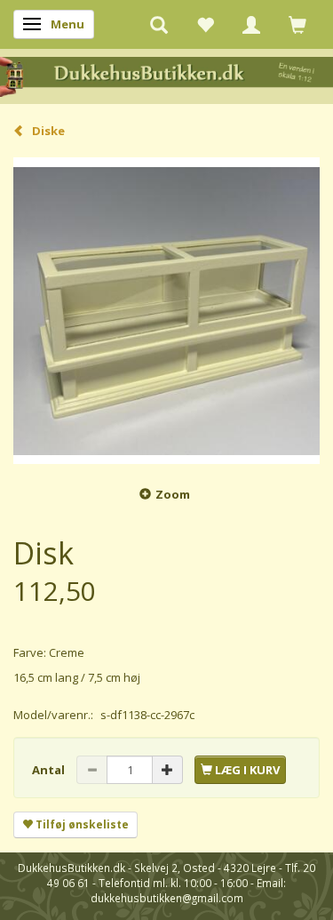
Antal (49, 770)
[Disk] (166, 310)
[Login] (251, 24)
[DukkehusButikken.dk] (166, 75)
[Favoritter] (205, 24)
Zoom (172, 494)
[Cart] (297, 24)
